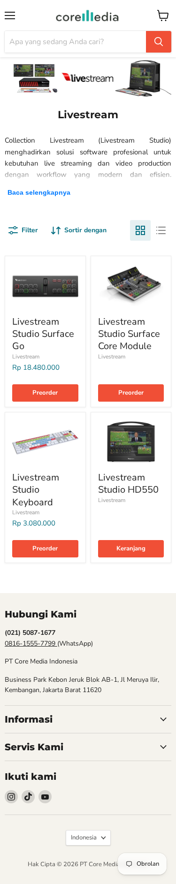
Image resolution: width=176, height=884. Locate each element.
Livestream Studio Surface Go (43, 334)
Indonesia (84, 837)
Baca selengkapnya (39, 192)
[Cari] (158, 42)
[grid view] (140, 230)
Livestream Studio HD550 (128, 483)
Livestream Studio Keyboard (35, 490)
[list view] (161, 230)
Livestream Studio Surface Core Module (129, 334)
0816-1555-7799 (31, 643)
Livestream (25, 356)
